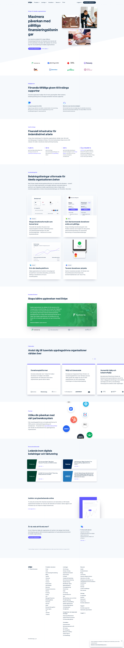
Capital (47, 576)
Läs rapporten (31, 508)
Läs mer (40, 466)
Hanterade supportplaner (86, 609)
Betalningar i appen (67, 583)
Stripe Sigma (48, 609)
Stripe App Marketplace (68, 615)
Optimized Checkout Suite (34, 153)
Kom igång (44, 48)
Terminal (47, 612)
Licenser (82, 585)
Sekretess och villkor (85, 578)
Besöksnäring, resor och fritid (69, 598)
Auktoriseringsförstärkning (52, 572)
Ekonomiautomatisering (68, 580)
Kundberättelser (84, 571)
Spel (64, 596)
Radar (47, 605)
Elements (48, 587)
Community (83, 574)
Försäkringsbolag (67, 600)
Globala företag (66, 581)
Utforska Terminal (69, 278)
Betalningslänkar (49, 600)
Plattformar (65, 589)
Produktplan (83, 595)
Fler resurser (83, 590)
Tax (46, 610)
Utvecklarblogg (66, 635)
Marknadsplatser (67, 585)
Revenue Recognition (50, 607)
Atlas (47, 571)
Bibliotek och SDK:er (67, 631)
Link (46, 596)
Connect (47, 581)
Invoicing (48, 592)
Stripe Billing (55, 153)
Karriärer (82, 597)
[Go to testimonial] (59, 325)
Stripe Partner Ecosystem (69, 617)
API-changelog (66, 630)
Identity (47, 590)
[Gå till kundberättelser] (36, 329)
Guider (81, 569)
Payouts (47, 603)
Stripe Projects (66, 633)
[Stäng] (121, 641)
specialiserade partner (51, 426)
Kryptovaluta (48, 583)
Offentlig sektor (66, 607)
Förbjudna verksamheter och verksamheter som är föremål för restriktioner (87, 581)
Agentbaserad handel (68, 572)
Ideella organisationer (68, 603)
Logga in (79, 2)
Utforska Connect (33, 278)
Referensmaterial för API (68, 626)
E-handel (65, 576)
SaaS (64, 590)
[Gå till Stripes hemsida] (29, 567)
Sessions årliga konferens (86, 576)
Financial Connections (50, 589)
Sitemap (82, 586)
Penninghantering (67, 587)
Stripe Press (83, 601)
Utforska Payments (33, 236)
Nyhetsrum (82, 599)
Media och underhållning (68, 601)
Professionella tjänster (68, 605)
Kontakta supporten (85, 608)
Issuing (47, 594)
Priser (63, 2)
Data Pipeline (48, 585)
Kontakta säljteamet (89, 2)
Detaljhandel (66, 609)
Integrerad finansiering (68, 578)
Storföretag (65, 569)
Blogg (81, 572)
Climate (47, 580)
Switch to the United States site (98, 644)
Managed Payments (50, 598)
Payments (48, 601)
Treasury (48, 614)
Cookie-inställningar (84, 588)
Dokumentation (66, 624)
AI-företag (65, 592)
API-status (65, 628)
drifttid (82, 150)
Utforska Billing (69, 236)
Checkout (48, 578)
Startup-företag (66, 571)
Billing (47, 574)
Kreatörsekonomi (67, 594)
